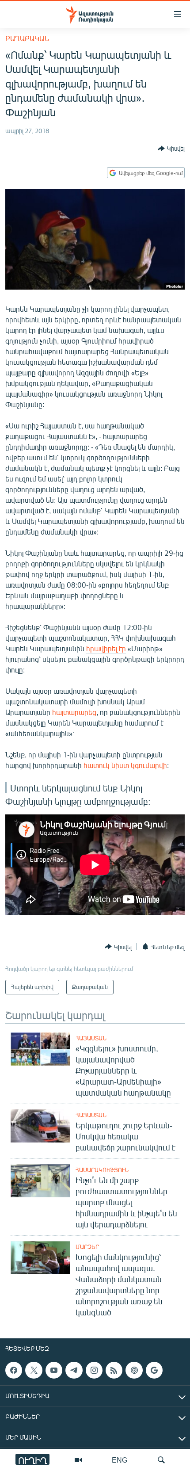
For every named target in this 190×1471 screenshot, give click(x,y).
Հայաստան (91, 1038)
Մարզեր (87, 1246)
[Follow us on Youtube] (54, 1370)
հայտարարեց (74, 712)
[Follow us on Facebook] (13, 1370)
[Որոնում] (161, 1460)
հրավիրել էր (106, 648)
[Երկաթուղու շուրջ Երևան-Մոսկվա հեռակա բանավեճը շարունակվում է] (40, 1125)
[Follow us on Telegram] (73, 1370)
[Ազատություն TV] (78, 1460)
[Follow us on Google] (154, 1370)
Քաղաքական (27, 38)
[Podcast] (133, 1370)
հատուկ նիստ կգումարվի (125, 765)
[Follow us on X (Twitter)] (33, 1370)
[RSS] (114, 1370)
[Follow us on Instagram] (94, 1370)
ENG (119, 1460)
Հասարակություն (102, 1169)
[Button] (171, 148)
